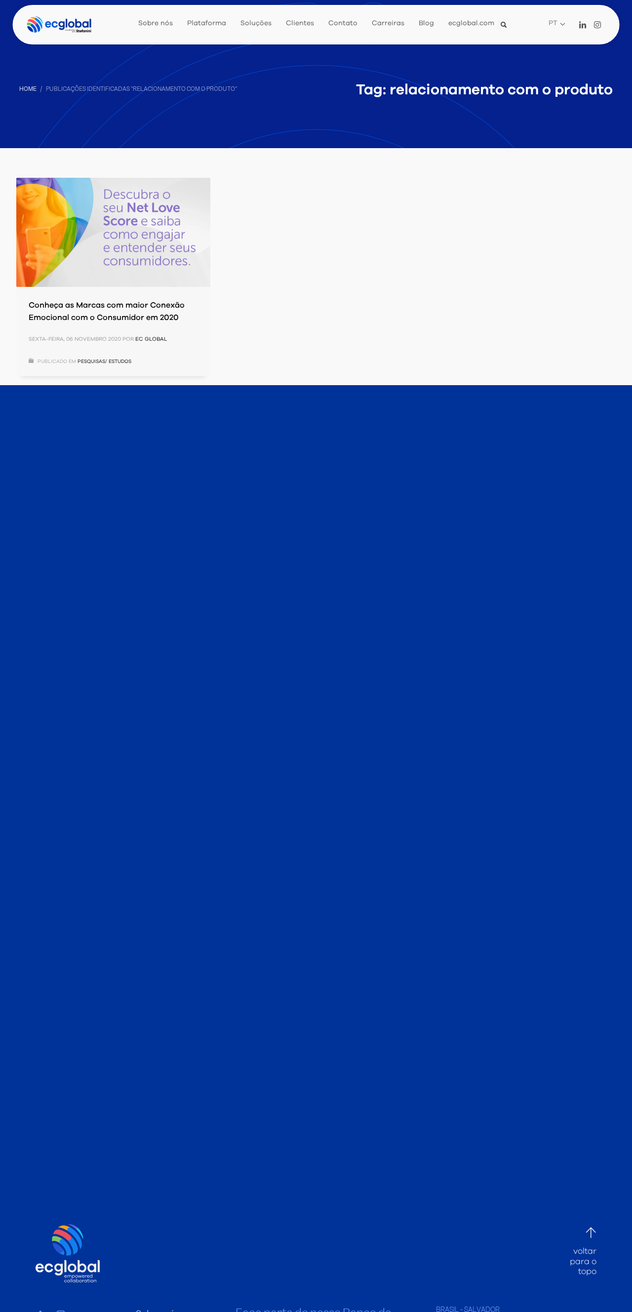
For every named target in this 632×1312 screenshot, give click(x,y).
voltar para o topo (583, 1261)
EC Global (151, 339)
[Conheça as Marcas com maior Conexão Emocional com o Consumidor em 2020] (113, 232)
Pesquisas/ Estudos (104, 361)
